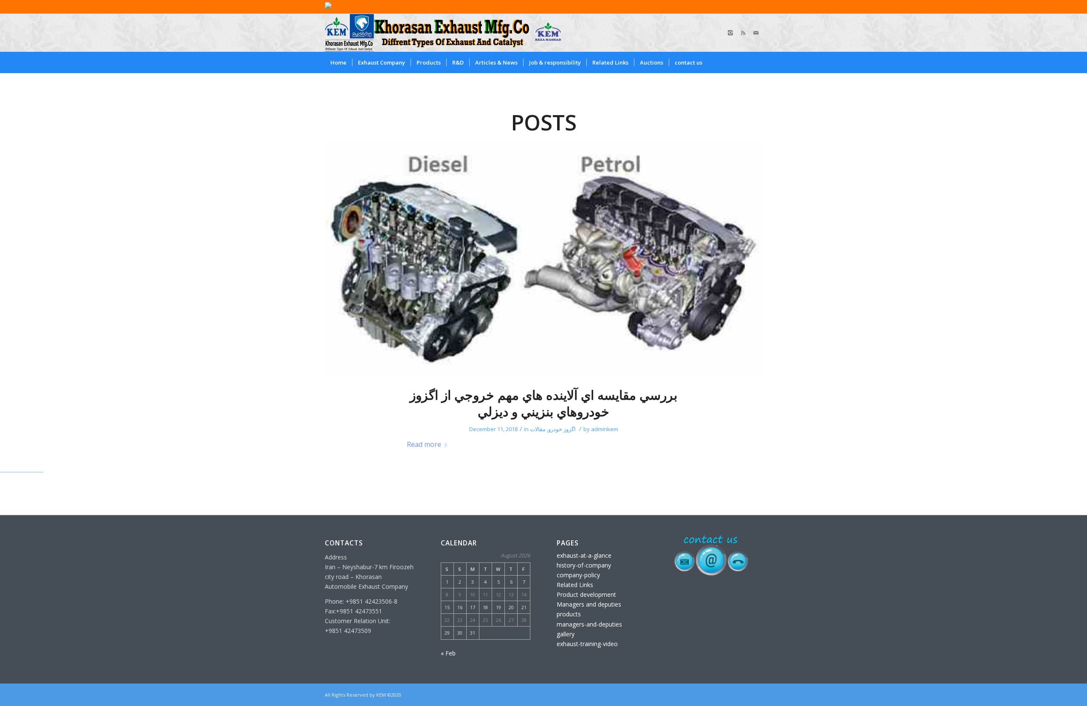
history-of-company (584, 565)
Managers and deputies (589, 604)
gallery (565, 634)
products (569, 614)
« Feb (448, 653)
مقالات (538, 429)
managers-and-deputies (589, 624)
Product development (586, 594)
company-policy (578, 575)
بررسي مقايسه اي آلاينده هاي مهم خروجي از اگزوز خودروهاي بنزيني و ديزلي (543, 403)
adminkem (604, 429)
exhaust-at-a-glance (584, 555)
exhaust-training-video (587, 644)
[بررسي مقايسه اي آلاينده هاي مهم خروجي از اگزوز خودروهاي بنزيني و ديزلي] (543, 258)
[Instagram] (730, 32)
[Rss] (743, 32)
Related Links (575, 585)
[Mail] (755, 32)
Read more (424, 444)
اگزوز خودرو (562, 429)
